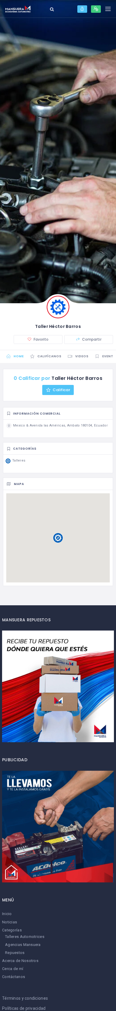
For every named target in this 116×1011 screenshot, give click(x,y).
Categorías (12, 930)
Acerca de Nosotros (20, 960)
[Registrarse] (96, 9)
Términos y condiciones (25, 998)
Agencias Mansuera (23, 944)
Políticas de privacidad (24, 1008)
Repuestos (15, 952)
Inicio (7, 914)
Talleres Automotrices (24, 936)
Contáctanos (13, 976)
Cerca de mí (12, 968)
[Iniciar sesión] (82, 9)
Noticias (9, 922)
